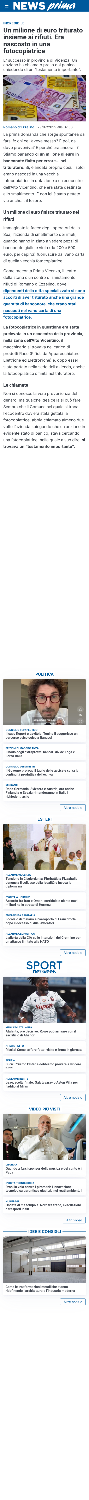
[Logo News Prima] (44, 6)
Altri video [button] (74, 1220)
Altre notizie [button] (73, 808)
